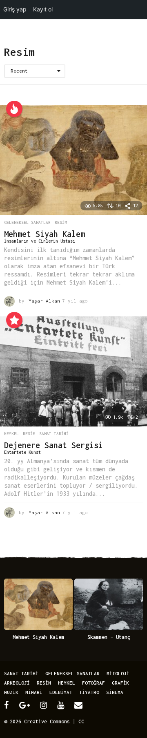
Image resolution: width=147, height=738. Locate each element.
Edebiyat (60, 692)
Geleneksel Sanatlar (27, 222)
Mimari (33, 692)
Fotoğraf (93, 682)
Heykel (11, 433)
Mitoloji (118, 673)
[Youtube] (60, 705)
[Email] (78, 705)
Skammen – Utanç (108, 637)
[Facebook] (6, 705)
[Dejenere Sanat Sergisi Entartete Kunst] (73, 371)
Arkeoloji (17, 682)
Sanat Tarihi (54, 433)
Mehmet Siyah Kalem (38, 637)
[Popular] (14, 320)
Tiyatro (89, 692)
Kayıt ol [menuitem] (43, 9)
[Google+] (24, 705)
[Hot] (14, 109)
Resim (61, 222)
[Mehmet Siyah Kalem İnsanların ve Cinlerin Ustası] (73, 160)
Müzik (11, 692)
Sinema (114, 692)
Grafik (120, 682)
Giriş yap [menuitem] (15, 9)
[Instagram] (43, 705)
